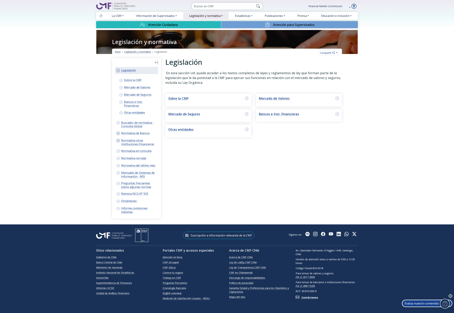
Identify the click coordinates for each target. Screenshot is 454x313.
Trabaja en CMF (172, 277)
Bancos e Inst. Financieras (279, 114)
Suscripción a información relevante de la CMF (221, 235)
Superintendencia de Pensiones (114, 283)
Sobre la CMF (178, 98)
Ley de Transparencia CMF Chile (247, 267)
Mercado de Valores (274, 98)
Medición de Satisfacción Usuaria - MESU (186, 298)
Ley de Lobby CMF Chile (243, 262)
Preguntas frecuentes (175, 283)
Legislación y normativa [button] (205, 16)
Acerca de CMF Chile (241, 257)
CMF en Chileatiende (241, 272)
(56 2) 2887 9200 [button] (305, 286)
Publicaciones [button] (274, 16)
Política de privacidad (241, 283)
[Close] (450, 296)
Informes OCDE (105, 288)
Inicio (118, 51)
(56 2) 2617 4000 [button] (305, 277)
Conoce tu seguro (173, 272)
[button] (156, 62)
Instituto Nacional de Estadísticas (115, 272)
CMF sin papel (171, 262)
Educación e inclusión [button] (335, 16)
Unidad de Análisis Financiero (112, 293)
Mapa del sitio (237, 297)
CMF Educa (169, 267)
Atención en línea (172, 257)
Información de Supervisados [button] (155, 16)
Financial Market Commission (325, 6)
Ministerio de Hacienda (109, 267)
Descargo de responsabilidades (247, 277)
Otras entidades (180, 129)
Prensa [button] (302, 16)
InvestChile (102, 277)
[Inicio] (100, 15)
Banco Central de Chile (109, 262)
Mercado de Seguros (184, 114)
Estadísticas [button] (242, 16)
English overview (172, 293)
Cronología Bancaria (174, 288)
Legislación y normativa (137, 51)
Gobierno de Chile (106, 257)
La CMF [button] (116, 16)
